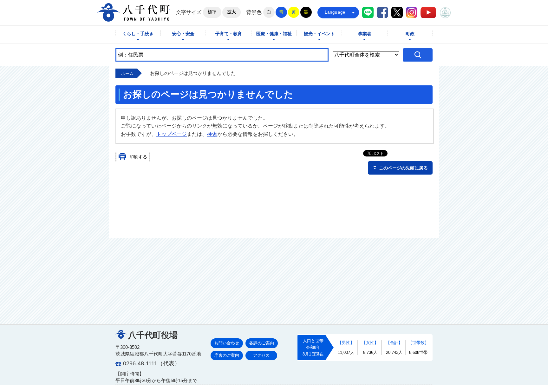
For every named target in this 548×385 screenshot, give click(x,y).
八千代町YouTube (428, 12)
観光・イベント (319, 33)
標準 (212, 11)
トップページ (171, 134)
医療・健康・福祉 (274, 33)
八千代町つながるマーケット (445, 13)
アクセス (261, 355)
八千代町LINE (368, 12)
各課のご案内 (261, 343)
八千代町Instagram (411, 12)
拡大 (231, 11)
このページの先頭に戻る (403, 167)
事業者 (364, 33)
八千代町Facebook (382, 12)
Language (335, 12)
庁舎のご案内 (226, 355)
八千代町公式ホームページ (133, 12)
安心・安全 (183, 33)
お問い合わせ (226, 343)
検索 (212, 134)
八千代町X (397, 12)
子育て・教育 (228, 33)
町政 (410, 33)
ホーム (127, 73)
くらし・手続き (137, 33)
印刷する (138, 156)
